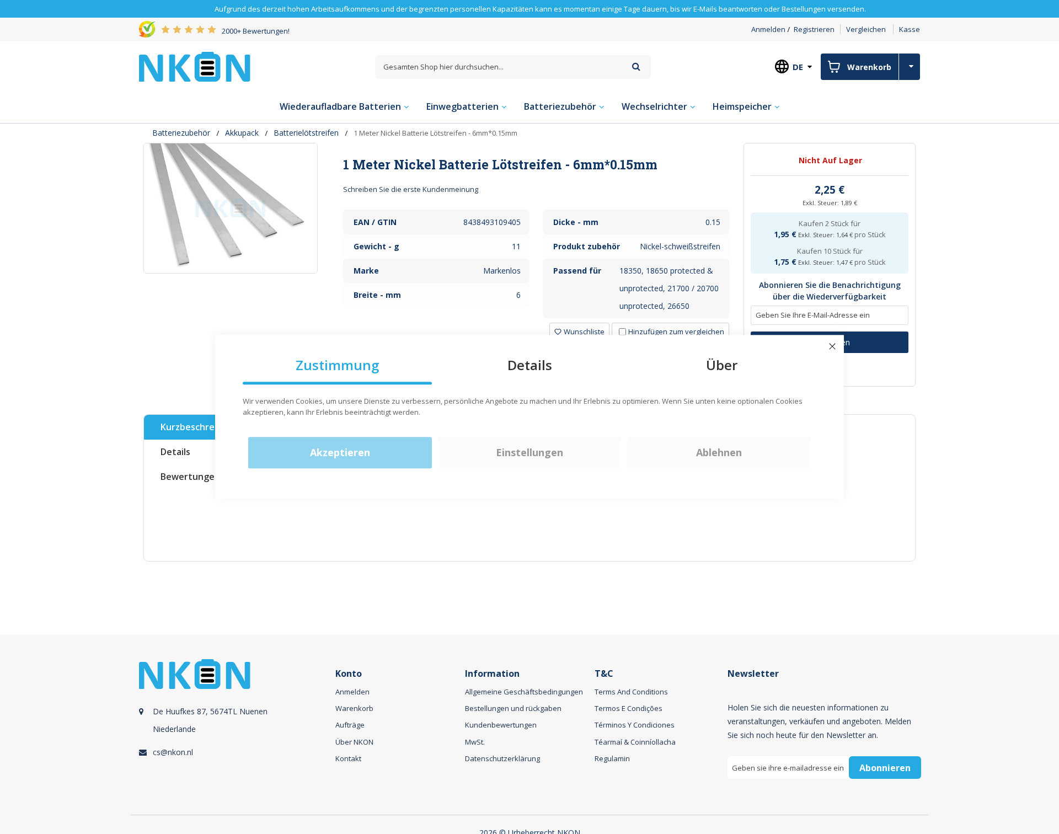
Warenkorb (354, 708)
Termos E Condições (628, 708)
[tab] (536, 164)
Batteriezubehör (181, 132)
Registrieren (814, 29)
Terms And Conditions (631, 692)
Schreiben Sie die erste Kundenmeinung (410, 189)
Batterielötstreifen (306, 132)
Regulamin (612, 758)
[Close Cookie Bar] (832, 346)
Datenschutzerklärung (502, 758)
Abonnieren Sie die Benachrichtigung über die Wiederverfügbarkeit (830, 291)
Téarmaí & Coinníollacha (635, 742)
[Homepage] (194, 67)
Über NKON (354, 742)
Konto (348, 674)
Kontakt (348, 758)
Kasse (909, 29)
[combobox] (513, 67)
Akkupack (242, 132)
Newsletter (753, 674)
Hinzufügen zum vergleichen (676, 331)
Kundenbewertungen (501, 725)
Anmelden (768, 29)
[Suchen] (636, 66)
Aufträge (350, 725)
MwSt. (475, 742)
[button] (579, 331)
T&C (604, 674)
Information (492, 674)
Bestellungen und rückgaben (513, 708)
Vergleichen (866, 29)
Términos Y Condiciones (635, 725)
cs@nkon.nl (173, 752)
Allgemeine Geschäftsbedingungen (524, 692)
